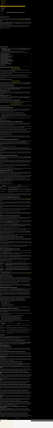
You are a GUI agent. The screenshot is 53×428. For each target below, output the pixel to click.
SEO (1, 4)
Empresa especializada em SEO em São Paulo (6, 54)
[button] (12, 6)
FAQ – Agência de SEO (3, 65)
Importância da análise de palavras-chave (6, 57)
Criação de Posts (2, 2)
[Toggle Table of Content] (30, 53)
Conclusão (2, 64)
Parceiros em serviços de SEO (4, 62)
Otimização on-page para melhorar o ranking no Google (7, 60)
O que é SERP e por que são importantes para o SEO (6, 425)
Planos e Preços (2, 5)
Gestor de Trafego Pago (3, 1)
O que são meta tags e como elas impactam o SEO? (6, 420)
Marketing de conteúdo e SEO (4, 58)
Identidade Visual (3, 3)
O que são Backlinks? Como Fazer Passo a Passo (6, 422)
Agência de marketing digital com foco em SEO (6, 61)
